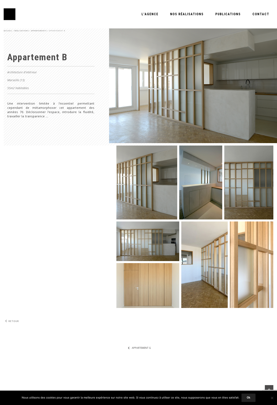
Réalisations (21, 30)
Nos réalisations (187, 14)
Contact (260, 14)
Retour (11, 321)
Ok (248, 397)
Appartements (39, 30)
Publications (228, 14)
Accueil (8, 30)
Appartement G (138, 348)
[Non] (272, 398)
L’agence (150, 14)
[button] (146, 182)
